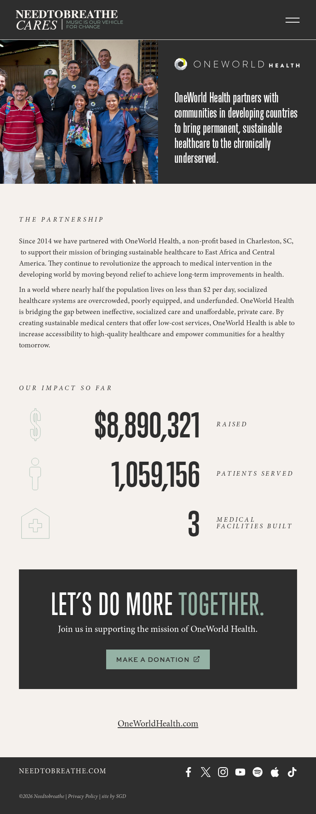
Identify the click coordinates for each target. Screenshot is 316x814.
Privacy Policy (83, 797)
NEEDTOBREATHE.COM (62, 771)
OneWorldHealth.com (158, 724)
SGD (121, 797)
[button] (293, 20)
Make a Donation (158, 659)
